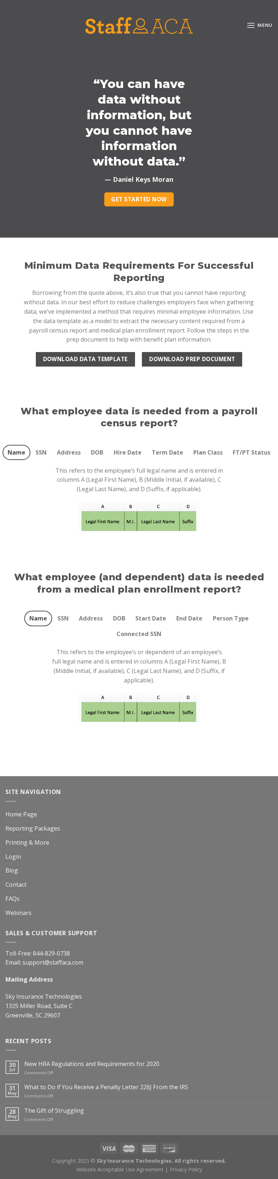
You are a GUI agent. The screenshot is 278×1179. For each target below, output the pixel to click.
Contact (15, 885)
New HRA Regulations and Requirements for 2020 (91, 1064)
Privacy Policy (186, 1169)
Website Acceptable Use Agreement (120, 1169)
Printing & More (27, 842)
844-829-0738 (51, 953)
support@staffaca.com (52, 962)
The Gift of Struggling (54, 1110)
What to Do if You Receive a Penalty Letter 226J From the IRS (106, 1087)
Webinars (18, 913)
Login (13, 857)
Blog (11, 870)
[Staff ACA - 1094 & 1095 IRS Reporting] (139, 25)
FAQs (12, 899)
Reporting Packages (32, 828)
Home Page (21, 814)
